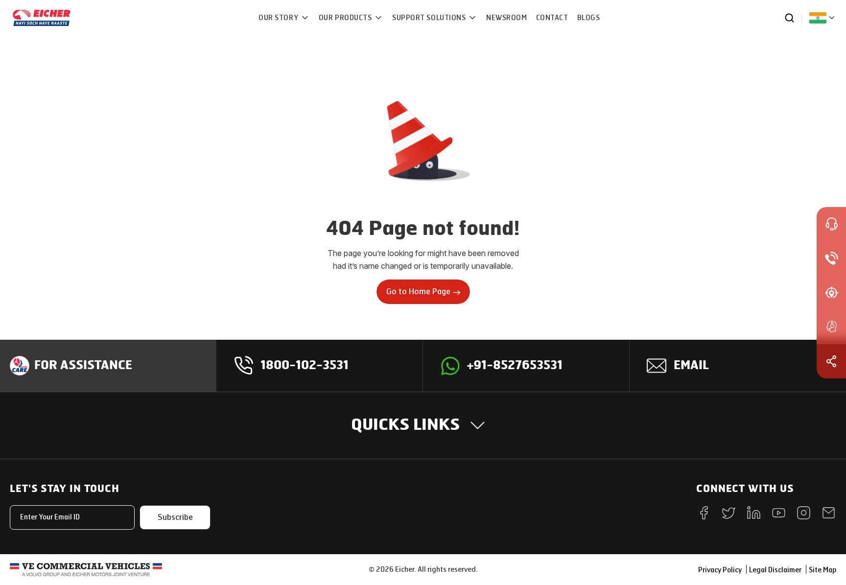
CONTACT (552, 18)
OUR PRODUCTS (346, 18)
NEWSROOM (506, 18)
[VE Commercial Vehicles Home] (86, 569)
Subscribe (175, 517)
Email (691, 366)
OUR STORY (279, 18)
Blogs (588, 18)
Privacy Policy (720, 570)
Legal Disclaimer (775, 570)
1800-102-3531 (304, 366)
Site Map (822, 570)
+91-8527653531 (515, 366)
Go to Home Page (418, 291)
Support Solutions (430, 18)
